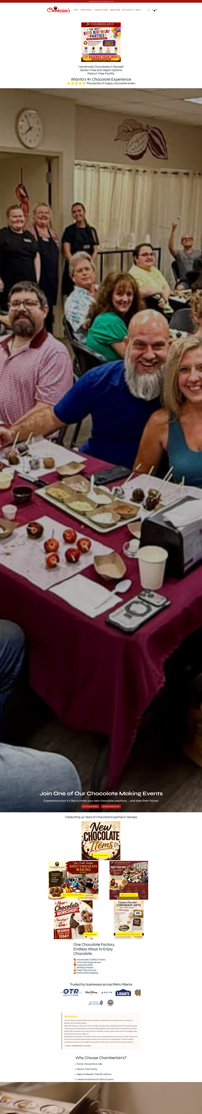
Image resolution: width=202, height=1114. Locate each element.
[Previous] (82, 1)
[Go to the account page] (152, 9)
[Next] (120, 1)
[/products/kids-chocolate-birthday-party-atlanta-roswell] (101, 42)
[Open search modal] (148, 9)
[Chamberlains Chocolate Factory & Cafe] (59, 10)
